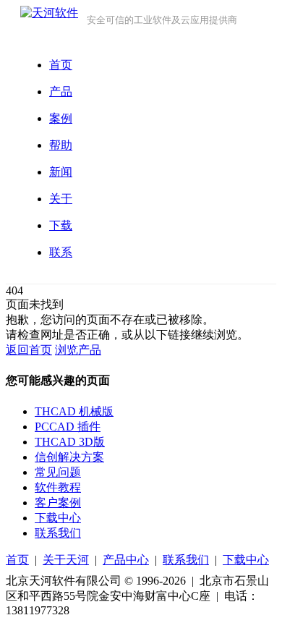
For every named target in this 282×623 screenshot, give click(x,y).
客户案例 (58, 502)
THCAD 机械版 (74, 411)
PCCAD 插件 (68, 426)
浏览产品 (78, 350)
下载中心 (58, 518)
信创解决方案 (69, 457)
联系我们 (58, 533)
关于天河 (66, 560)
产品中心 (126, 560)
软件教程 (58, 487)
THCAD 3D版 (70, 442)
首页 (17, 560)
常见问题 (58, 472)
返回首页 (29, 350)
